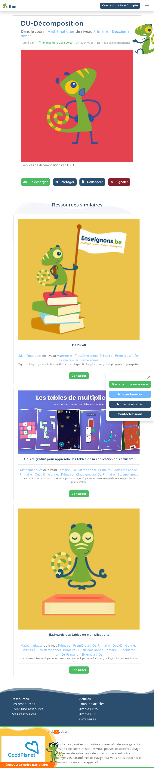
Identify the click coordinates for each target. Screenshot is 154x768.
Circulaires (87, 719)
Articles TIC (88, 714)
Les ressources (23, 704)
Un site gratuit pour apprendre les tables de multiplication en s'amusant (79, 459)
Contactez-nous (130, 414)
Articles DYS (88, 709)
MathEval (79, 344)
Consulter (79, 376)
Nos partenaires (130, 394)
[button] (92, 182)
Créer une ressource (28, 709)
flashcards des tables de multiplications (79, 634)
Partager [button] (67, 182)
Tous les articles (92, 704)
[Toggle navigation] (147, 5)
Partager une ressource (130, 384)
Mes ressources (24, 714)
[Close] (148, 377)
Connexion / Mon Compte (120, 5)
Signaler (121, 182)
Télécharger (38, 182)
